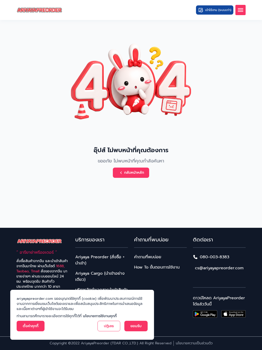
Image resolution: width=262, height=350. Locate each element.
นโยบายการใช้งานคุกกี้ (100, 316)
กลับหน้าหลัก (134, 172)
